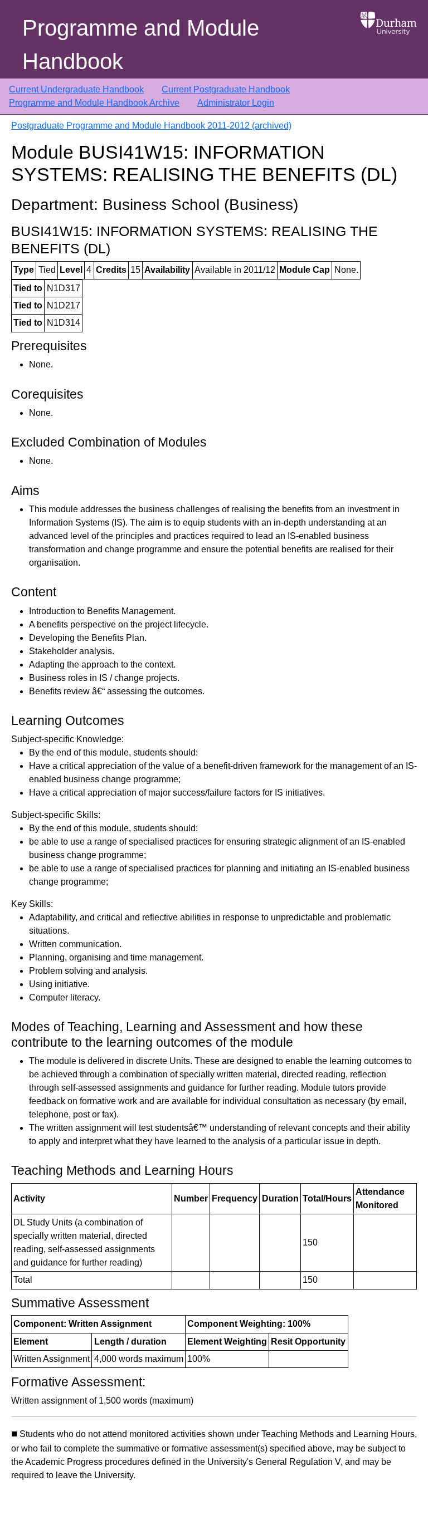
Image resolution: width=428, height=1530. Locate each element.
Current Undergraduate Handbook (76, 89)
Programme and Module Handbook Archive (94, 102)
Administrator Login (235, 102)
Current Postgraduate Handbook (226, 89)
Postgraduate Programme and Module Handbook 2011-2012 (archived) (151, 125)
